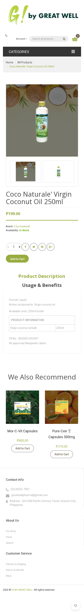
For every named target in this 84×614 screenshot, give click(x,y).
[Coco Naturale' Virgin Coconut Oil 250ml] (25, 171)
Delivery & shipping (16, 564)
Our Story (11, 531)
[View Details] (40, 448)
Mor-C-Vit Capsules (22, 431)
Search (9, 543)
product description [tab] (41, 276)
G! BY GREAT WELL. (22, 589)
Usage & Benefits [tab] (42, 285)
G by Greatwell (22, 226)
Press (9, 537)
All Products (24, 62)
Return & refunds (15, 570)
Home (9, 62)
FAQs (9, 576)
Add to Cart (22, 448)
